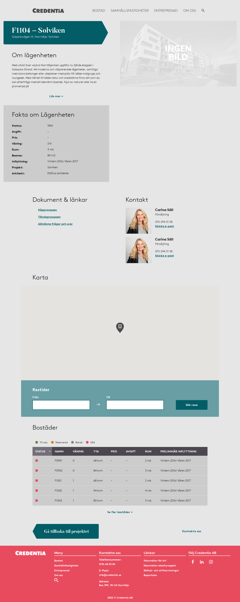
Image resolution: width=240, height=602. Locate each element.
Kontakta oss (191, 531)
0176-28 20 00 (107, 564)
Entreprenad (166, 10)
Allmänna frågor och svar (55, 224)
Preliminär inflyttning (178, 451)
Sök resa (192, 405)
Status (40, 451)
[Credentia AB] (48, 10)
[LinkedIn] (202, 562)
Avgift (131, 451)
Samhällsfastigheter (130, 10)
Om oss (189, 10)
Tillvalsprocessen (49, 217)
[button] (120, 328)
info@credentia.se (110, 574)
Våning (78, 451)
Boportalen (150, 575)
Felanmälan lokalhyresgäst (160, 565)
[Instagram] (211, 562)
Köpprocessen (47, 210)
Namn (59, 451)
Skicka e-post (164, 226)
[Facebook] (193, 562)
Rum (148, 451)
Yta (96, 451)
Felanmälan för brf (155, 560)
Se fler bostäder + (120, 512)
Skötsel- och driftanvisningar (161, 570)
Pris (114, 451)
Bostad (98, 10)
